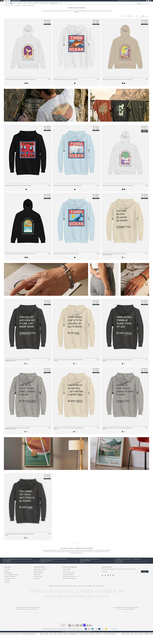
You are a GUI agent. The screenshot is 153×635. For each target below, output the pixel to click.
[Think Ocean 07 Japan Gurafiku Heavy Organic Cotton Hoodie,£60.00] (125, 48)
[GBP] (150, 0)
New (2, 0)
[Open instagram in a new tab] (102, 575)
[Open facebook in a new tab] (110, 575)
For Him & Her (35, 110)
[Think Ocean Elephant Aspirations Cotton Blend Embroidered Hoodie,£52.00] (125, 222)
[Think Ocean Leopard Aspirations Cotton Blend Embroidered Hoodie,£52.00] (125, 396)
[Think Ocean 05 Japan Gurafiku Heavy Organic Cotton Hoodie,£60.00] (28, 222)
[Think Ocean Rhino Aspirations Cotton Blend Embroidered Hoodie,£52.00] (28, 502)
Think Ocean (82, 550)
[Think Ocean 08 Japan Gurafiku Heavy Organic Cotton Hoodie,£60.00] (28, 48)
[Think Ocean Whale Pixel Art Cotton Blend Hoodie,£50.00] (76, 222)
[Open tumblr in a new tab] (105, 575)
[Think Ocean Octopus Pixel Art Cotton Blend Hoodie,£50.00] (28, 154)
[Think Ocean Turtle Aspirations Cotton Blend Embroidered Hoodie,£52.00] (76, 396)
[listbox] (143, 16)
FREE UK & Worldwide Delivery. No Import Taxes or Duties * (129, 0)
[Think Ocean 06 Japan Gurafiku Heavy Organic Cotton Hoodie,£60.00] (125, 154)
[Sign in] (144, 0)
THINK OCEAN (64, 628)
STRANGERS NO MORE (71, 628)
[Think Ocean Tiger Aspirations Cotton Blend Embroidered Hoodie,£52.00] (76, 328)
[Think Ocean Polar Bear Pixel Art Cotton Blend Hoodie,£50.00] (76, 154)
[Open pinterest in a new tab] (113, 575)
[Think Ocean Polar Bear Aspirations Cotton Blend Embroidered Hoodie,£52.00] (28, 396)
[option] (20, 561)
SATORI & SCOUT (79, 628)
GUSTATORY (59, 628)
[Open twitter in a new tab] (108, 575)
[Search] (147, 3)
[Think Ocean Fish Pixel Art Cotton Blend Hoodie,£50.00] (76, 48)
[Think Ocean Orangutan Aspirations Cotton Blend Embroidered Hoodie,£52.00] (28, 328)
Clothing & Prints (15, 0)
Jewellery (7, 0)
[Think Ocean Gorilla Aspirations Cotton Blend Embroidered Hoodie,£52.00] (125, 328)
